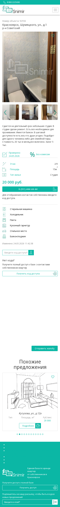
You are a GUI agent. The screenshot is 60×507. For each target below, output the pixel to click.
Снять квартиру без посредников (22, 444)
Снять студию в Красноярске (20, 447)
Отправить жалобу (44, 348)
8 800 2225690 (13, 2)
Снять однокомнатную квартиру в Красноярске (29, 459)
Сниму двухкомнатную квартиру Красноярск (28, 462)
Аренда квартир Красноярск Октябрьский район (30, 456)
